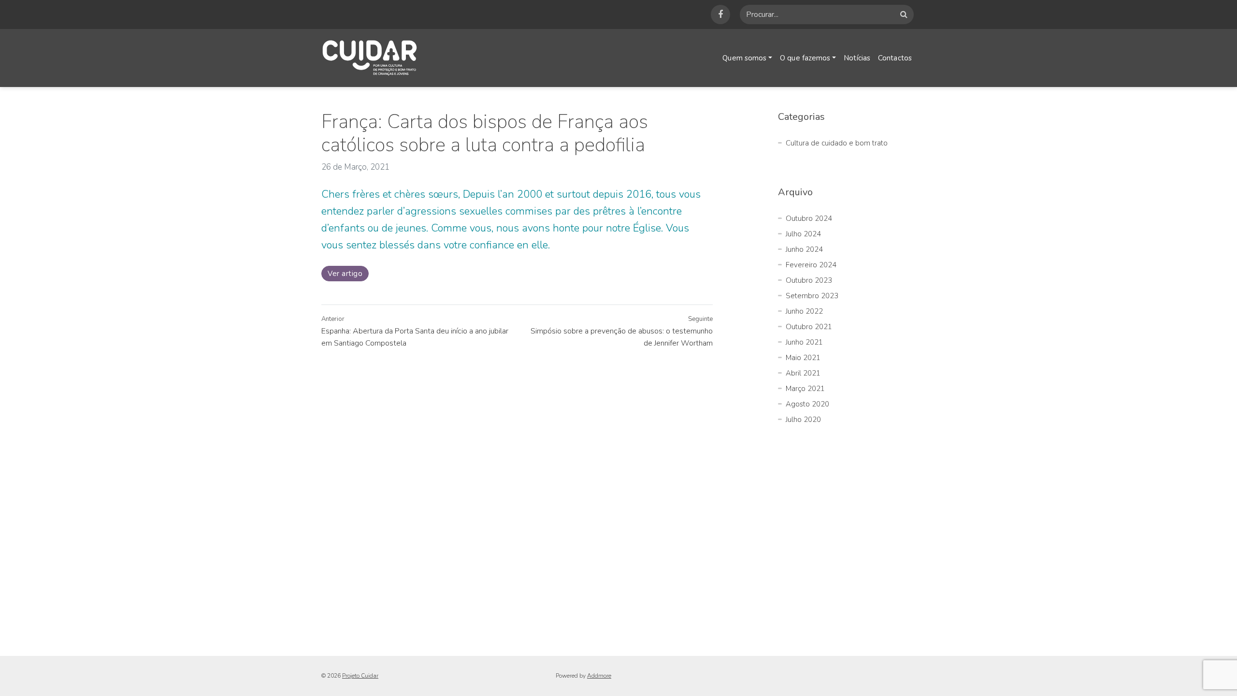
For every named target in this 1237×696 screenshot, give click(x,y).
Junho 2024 (804, 249)
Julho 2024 (803, 234)
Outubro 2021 (809, 327)
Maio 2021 (803, 357)
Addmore (599, 676)
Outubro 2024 (809, 218)
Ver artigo (345, 273)
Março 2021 (805, 388)
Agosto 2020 (807, 404)
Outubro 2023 (809, 280)
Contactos (895, 58)
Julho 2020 (803, 419)
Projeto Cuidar (360, 676)
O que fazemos (805, 58)
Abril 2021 (803, 373)
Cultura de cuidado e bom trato (837, 143)
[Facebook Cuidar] (720, 14)
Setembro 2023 (812, 296)
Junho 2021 (804, 342)
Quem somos (744, 58)
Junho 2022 (804, 311)
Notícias (857, 58)
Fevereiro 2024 (811, 265)
